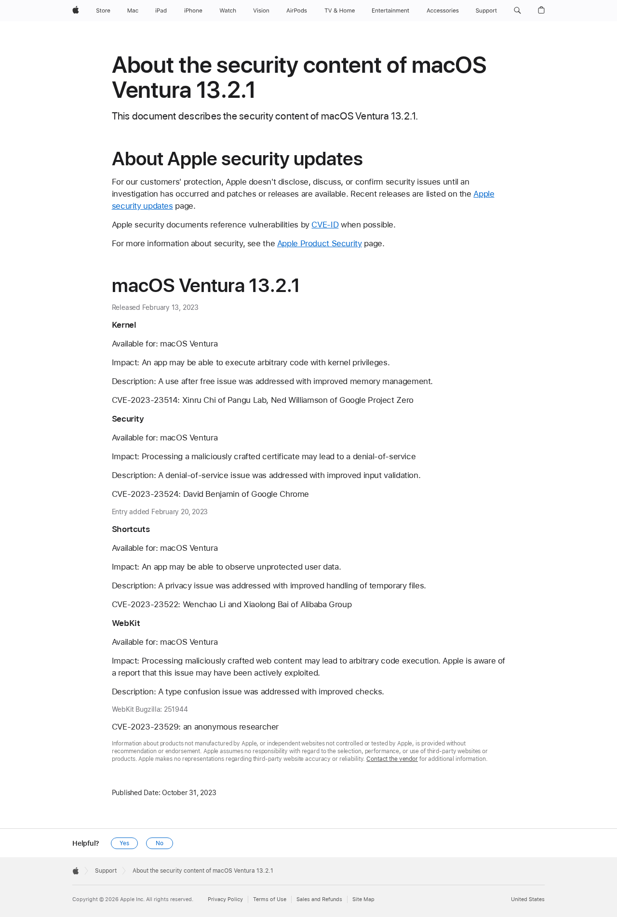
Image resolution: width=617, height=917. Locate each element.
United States (528, 899)
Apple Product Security (319, 243)
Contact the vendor (392, 759)
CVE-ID (324, 224)
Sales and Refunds (319, 899)
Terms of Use (269, 899)
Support (106, 870)
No (159, 843)
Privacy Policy (225, 899)
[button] (517, 10)
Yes (124, 843)
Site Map (363, 899)
